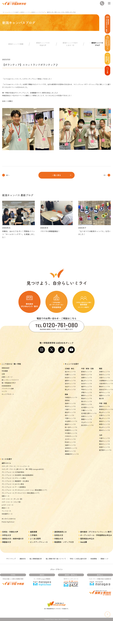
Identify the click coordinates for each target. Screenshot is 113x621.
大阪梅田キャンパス (106, 380)
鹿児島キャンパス (105, 450)
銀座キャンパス (70, 424)
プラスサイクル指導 (8, 388)
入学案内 (33, 535)
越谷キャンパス (70, 412)
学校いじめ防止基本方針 (78, 559)
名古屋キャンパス (87, 407)
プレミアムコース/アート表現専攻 (14, 487)
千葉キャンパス (70, 418)
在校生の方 (58, 535)
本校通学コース (7, 514)
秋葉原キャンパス (71, 430)
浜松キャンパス (86, 404)
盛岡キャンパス (70, 380)
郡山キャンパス (70, 389)
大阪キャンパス (104, 377)
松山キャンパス (104, 427)
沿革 (3, 374)
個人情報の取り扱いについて (56, 559)
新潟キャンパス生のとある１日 (70, 44)
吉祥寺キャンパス (71, 448)
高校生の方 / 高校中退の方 (13, 538)
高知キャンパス (104, 430)
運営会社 (23, 559)
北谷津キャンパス (71, 421)
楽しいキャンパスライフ (10, 380)
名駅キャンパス (86, 416)
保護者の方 (6, 542)
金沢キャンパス (86, 383)
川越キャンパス (70, 409)
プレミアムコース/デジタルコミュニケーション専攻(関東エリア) (24, 490)
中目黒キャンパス (71, 433)
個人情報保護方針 (36, 559)
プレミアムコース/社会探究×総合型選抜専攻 (17, 475)
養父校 (101, 398)
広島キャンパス (104, 415)
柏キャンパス (69, 415)
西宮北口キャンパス (106, 389)
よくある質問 (35, 538)
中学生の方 (6, 535)
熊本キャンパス (104, 444)
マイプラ (4, 391)
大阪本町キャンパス (106, 383)
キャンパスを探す (13, 12)
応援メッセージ (7, 377)
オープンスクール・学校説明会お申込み (96, 535)
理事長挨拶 (5, 368)
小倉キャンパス (104, 438)
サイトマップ (11, 559)
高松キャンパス (104, 421)
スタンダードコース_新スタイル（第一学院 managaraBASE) (23, 469)
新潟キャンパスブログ (38, 12)
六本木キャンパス (71, 436)
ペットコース (6, 511)
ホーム (5, 12)
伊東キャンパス (86, 392)
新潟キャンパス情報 (15, 44)
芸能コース (5, 496)
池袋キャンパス (70, 445)
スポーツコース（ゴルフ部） (12, 502)
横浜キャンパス (70, 451)
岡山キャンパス (104, 412)
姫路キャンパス (104, 395)
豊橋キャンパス (86, 419)
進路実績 (33, 531)
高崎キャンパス (70, 403)
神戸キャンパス (104, 392)
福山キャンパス (104, 418)
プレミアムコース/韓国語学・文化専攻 (15, 481)
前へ (7, 175)
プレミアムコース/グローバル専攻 (14, 478)
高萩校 (67, 400)
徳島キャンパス (104, 424)
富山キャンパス (86, 380)
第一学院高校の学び (9, 383)
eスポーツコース (7, 505)
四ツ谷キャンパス (71, 427)
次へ (105, 175)
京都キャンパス (104, 371)
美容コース (5, 508)
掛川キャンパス (86, 401)
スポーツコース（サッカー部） (12, 499)
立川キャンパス (70, 439)
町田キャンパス (70, 442)
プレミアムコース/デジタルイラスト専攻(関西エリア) (20, 493)
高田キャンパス (86, 374)
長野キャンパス (86, 377)
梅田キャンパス (104, 386)
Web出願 (83, 542)
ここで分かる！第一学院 (11, 364)
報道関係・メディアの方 (64, 542)
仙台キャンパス (70, 386)
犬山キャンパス (86, 422)
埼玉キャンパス (70, 406)
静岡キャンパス (86, 395)
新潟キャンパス (25, 12)
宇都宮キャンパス (71, 397)
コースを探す (6, 459)
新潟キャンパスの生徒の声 (43, 44)
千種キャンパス (86, 410)
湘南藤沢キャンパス (72, 454)
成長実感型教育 (6, 386)
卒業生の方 (58, 538)
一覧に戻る (56, 175)
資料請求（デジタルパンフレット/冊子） (96, 531)
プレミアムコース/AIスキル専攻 (13, 484)
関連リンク (104, 559)
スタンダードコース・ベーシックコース (15, 466)
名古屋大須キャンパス (89, 413)
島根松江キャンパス (106, 409)
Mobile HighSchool (8, 522)
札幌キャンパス (70, 374)
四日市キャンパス (87, 425)
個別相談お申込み (87, 538)
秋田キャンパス (70, 377)
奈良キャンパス (104, 374)
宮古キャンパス (70, 383)
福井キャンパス (86, 386)
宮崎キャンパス (104, 447)
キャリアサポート (8, 394)
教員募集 (94, 559)
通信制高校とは (60, 531)
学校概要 (5, 371)
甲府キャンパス (86, 389)
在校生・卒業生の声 (10, 531)
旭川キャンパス (70, 371)
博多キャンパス (104, 441)
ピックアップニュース (39, 542)
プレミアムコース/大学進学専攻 (13, 472)
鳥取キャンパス (104, 406)
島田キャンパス (86, 398)
